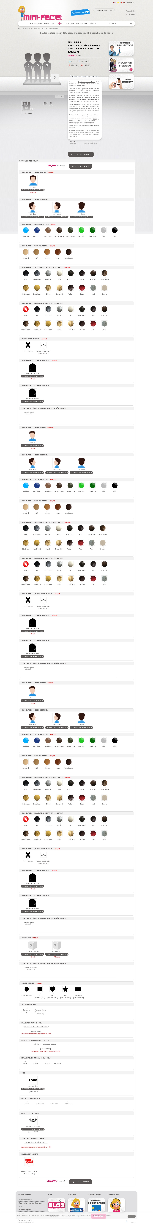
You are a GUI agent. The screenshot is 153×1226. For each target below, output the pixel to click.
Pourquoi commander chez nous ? (30, 1203)
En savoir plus (24, 1221)
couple (79, 121)
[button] (42, 23)
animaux (82, 122)
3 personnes (90, 121)
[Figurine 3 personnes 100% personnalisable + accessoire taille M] (51, 104)
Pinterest (86, 65)
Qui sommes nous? (25, 1200)
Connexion (131, 14)
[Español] (118, 3)
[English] (115, 3)
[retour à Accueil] (18, 28)
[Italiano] (121, 3)
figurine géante (89, 122)
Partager (83, 61)
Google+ (74, 65)
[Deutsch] (124, 3)
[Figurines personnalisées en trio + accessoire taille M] (28, 106)
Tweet (73, 61)
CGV (20, 1206)
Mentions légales (25, 1210)
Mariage (95, 119)
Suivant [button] (64, 68)
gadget (77, 122)
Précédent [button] (19, 68)
